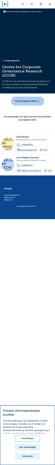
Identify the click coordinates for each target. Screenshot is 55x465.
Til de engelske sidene (26, 101)
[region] (27, 435)
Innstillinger (27, 438)
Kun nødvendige (27, 447)
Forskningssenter (12, 61)
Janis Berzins (22, 137)
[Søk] (23, 4)
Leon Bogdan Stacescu (27, 157)
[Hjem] (5, 4)
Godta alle (27, 456)
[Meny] (50, 4)
